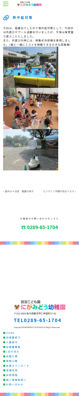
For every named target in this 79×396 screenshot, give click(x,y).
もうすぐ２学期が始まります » (59, 191)
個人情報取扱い (16, 380)
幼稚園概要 (13, 347)
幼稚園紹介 (13, 337)
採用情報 (12, 375)
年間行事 (12, 356)
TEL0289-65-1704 (37, 320)
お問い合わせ (15, 384)
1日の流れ (13, 351)
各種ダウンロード (18, 365)
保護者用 (12, 370)
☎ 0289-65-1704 (39, 227)
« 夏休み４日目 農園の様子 (18, 191)
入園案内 (12, 342)
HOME (10, 333)
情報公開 (12, 361)
